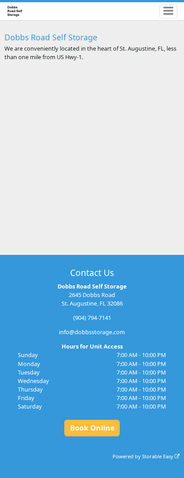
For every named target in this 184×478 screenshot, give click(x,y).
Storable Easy (158, 456)
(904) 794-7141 (92, 318)
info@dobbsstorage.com (92, 332)
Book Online (92, 428)
